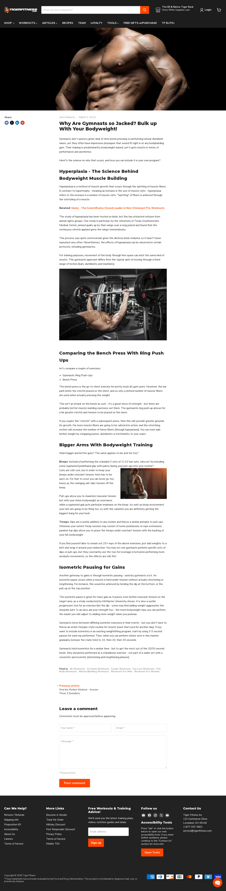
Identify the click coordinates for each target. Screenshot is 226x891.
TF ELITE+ (168, 23)
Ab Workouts (77, 668)
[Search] (144, 10)
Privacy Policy (54, 834)
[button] (217, 882)
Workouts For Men (121, 671)
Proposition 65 (12, 824)
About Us (9, 834)
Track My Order (55, 819)
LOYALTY (96, 23)
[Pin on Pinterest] (22, 123)
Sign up (96, 843)
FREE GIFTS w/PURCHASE (140, 23)
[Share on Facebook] (7, 123)
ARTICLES (49, 23)
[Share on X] (12, 123)
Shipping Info (11, 819)
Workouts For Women (146, 671)
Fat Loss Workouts (143, 668)
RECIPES (67, 23)
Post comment (74, 783)
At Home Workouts (98, 668)
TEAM (82, 23)
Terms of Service (13, 843)
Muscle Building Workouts (94, 671)
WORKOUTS (27, 23)
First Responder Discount (60, 829)
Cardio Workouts (121, 668)
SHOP (8, 23)
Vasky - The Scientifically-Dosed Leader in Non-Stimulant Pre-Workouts (117, 208)
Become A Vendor (56, 815)
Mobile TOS (53, 843)
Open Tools (152, 852)
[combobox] (90, 10)
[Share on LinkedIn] (17, 123)
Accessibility (11, 829)
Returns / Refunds (14, 815)
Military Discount (55, 824)
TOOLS (112, 23)
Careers (8, 839)
